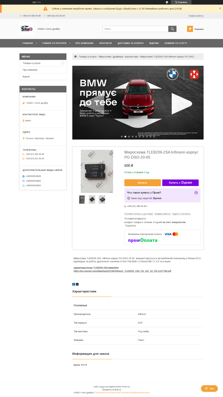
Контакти (105, 43)
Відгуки (154, 43)
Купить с (175, 182)
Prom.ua (126, 387)
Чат (212, 388)
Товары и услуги (87, 56)
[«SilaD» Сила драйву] (26, 34)
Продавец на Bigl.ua (111, 390)
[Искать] (172, 29)
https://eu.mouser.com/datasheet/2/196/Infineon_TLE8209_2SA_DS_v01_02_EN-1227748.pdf (122, 271)
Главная (27, 43)
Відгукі (26, 76)
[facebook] (73, 284)
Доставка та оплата (130, 43)
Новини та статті (176, 43)
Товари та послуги (54, 43)
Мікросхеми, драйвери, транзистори (118, 56)
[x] (77, 284)
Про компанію (84, 43)
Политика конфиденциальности (135, 392)
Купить (142, 182)
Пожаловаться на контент (107, 392)
